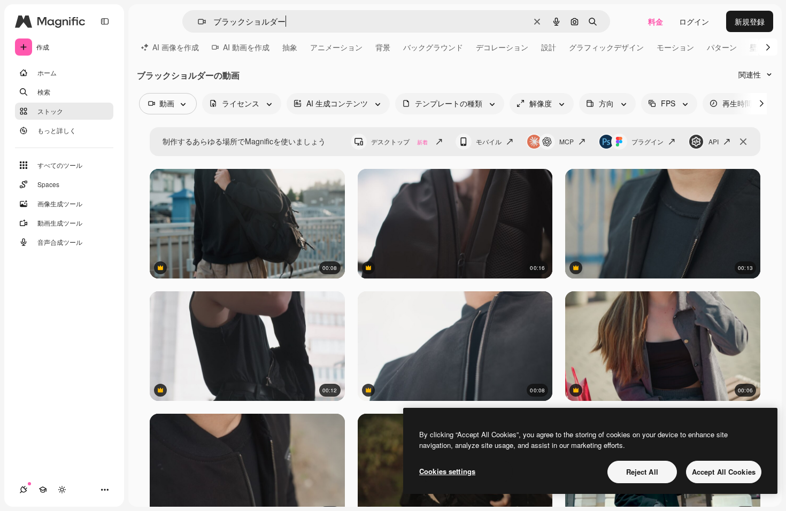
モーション (675, 47)
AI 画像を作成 (175, 47)
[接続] (23, 489)
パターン (722, 47)
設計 (548, 47)
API (713, 141)
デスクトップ (399, 141)
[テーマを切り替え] (62, 489)
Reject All (642, 472)
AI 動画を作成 (246, 47)
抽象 (289, 47)
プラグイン (647, 141)
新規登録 (750, 21)
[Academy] (42, 489)
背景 (382, 47)
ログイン (694, 21)
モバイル (489, 141)
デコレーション (502, 47)
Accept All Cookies (724, 472)
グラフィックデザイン (606, 47)
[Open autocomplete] (197, 22)
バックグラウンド (433, 47)
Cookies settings (447, 471)
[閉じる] (743, 141)
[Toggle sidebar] (104, 21)
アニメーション (336, 47)
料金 (655, 21)
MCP (566, 141)
